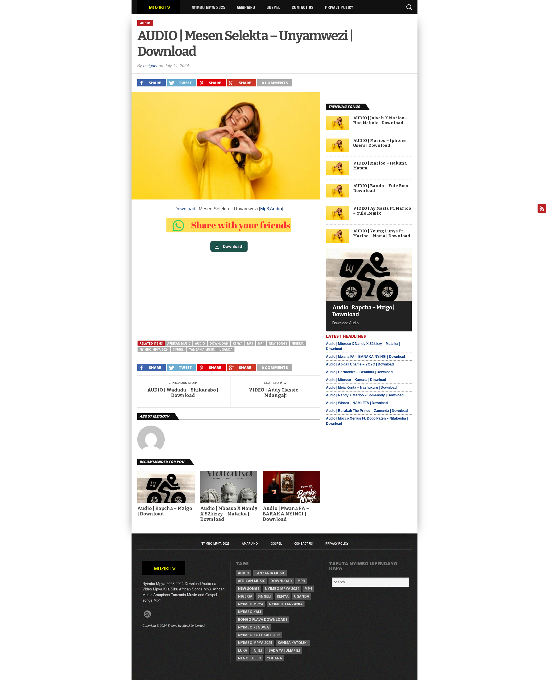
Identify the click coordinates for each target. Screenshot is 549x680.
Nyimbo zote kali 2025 (259, 634)
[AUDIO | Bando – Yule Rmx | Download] (337, 195)
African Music (178, 343)
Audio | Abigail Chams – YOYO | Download (360, 364)
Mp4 (261, 343)
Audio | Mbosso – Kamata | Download (356, 380)
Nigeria (298, 343)
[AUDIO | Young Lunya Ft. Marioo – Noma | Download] (337, 241)
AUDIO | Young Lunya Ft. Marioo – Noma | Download (381, 233)
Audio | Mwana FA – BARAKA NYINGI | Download (286, 514)
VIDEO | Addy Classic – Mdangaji (275, 392)
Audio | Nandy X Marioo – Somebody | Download (364, 395)
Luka (242, 650)
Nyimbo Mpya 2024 (154, 349)
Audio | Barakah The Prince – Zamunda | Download (367, 411)
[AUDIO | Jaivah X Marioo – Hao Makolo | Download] (337, 128)
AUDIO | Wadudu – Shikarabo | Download (182, 392)
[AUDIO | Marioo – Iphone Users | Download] (337, 150)
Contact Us (302, 7)
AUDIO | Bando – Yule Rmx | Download (382, 188)
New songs (278, 343)
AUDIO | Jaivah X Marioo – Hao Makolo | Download (380, 120)
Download (184, 208)
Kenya (237, 343)
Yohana (274, 658)
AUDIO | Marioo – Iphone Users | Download (379, 143)
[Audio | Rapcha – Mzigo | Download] (369, 299)
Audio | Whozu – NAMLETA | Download (357, 403)
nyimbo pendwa (253, 627)
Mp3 (250, 343)
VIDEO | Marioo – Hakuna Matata (380, 166)
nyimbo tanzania (286, 604)
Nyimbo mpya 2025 (255, 642)
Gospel (273, 7)
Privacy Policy (339, 7)
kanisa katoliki (293, 642)
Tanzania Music (202, 349)
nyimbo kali (249, 611)
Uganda (225, 349)
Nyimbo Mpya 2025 (208, 7)
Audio (200, 343)
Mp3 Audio (271, 208)
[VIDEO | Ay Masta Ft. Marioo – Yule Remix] (337, 218)
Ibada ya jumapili (283, 650)
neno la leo (249, 658)
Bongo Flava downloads (262, 619)
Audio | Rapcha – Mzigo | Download (164, 511)
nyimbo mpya (250, 604)
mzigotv (150, 65)
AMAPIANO (246, 7)
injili (257, 650)
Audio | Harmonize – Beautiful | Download (359, 372)
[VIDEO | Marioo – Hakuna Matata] (337, 173)
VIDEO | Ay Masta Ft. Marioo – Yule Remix (382, 211)
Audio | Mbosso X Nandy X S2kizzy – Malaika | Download (228, 514)
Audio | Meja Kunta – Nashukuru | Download (361, 388)
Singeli (178, 349)
